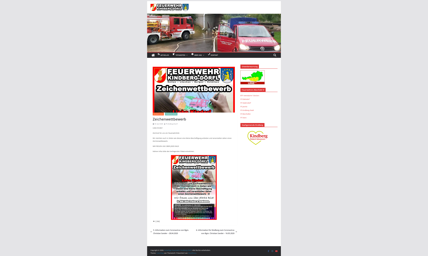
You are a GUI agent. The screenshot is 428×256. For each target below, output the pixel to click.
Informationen (158, 114)
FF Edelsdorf (245, 99)
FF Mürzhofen (245, 114)
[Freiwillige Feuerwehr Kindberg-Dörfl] (214, 15)
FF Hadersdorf (245, 103)
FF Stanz (243, 118)
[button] (186, 55)
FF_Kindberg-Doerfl (172, 124)
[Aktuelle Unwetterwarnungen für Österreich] (252, 72)
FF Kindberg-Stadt (247, 110)
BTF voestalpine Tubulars (249, 95)
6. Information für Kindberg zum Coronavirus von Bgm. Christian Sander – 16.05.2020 (215, 232)
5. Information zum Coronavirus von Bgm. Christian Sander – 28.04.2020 (171, 232)
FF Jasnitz (243, 107)
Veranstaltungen (171, 114)
